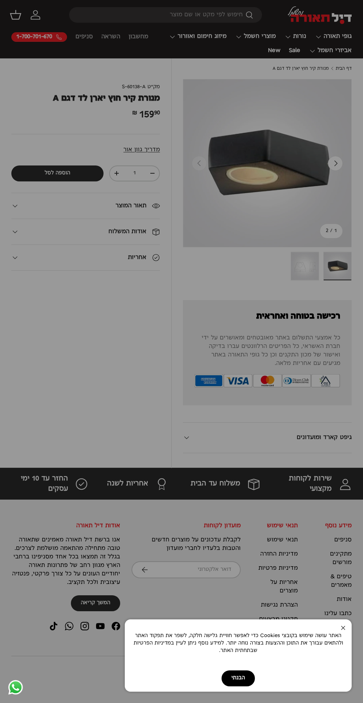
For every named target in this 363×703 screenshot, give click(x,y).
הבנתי (238, 678)
